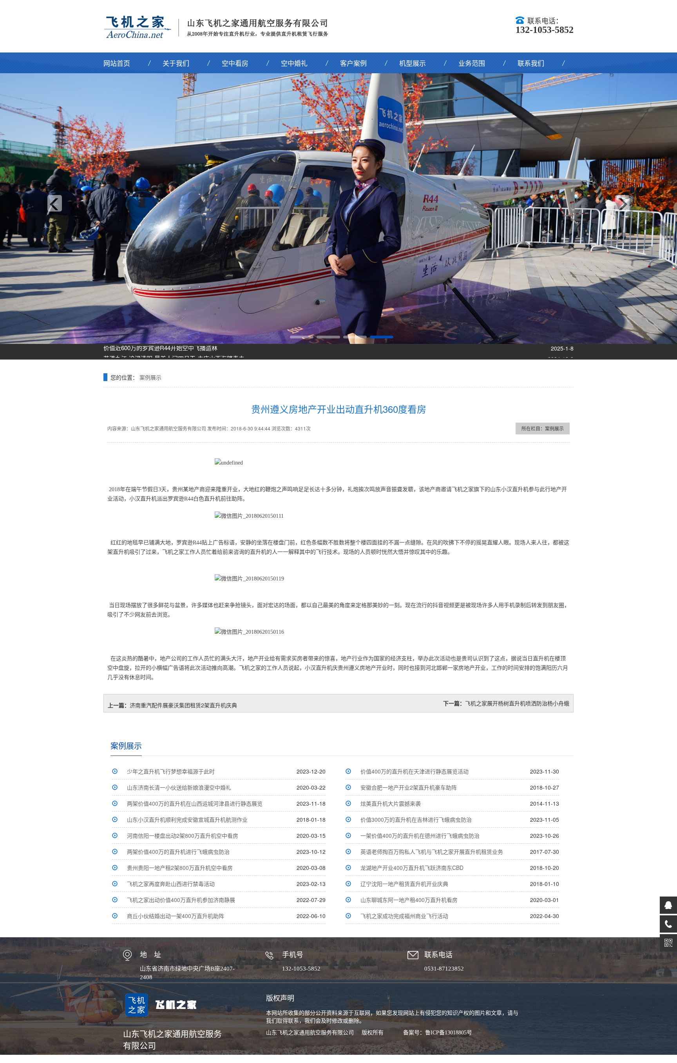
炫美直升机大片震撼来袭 (390, 803)
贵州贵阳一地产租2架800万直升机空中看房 (180, 867)
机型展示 (412, 63)
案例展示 (150, 377)
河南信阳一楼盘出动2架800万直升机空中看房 (182, 835)
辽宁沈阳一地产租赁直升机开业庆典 (404, 884)
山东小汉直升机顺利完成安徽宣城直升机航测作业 (187, 819)
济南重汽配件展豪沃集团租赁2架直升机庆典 (183, 705)
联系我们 (531, 63)
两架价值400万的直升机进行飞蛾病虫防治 (178, 851)
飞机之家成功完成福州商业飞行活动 (404, 916)
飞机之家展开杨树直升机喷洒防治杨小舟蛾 (517, 703)
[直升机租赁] (338, 208)
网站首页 (116, 63)
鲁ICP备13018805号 (448, 1033)
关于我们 (176, 63)
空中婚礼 (294, 63)
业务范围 (471, 63)
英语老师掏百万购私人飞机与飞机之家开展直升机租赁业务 (431, 851)
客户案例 (353, 63)
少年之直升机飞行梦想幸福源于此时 (171, 771)
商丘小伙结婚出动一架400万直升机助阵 (175, 916)
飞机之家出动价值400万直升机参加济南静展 (181, 900)
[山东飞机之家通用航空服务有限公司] (221, 26)
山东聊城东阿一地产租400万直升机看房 (409, 900)
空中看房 (235, 63)
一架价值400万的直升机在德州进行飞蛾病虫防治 (420, 835)
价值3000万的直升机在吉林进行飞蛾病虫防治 (416, 819)
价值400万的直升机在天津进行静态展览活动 (414, 771)
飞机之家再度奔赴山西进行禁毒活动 (171, 884)
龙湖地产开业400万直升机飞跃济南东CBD (411, 867)
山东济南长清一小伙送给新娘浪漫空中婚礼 (179, 787)
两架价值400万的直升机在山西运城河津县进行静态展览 (194, 803)
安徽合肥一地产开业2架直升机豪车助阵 (408, 787)
